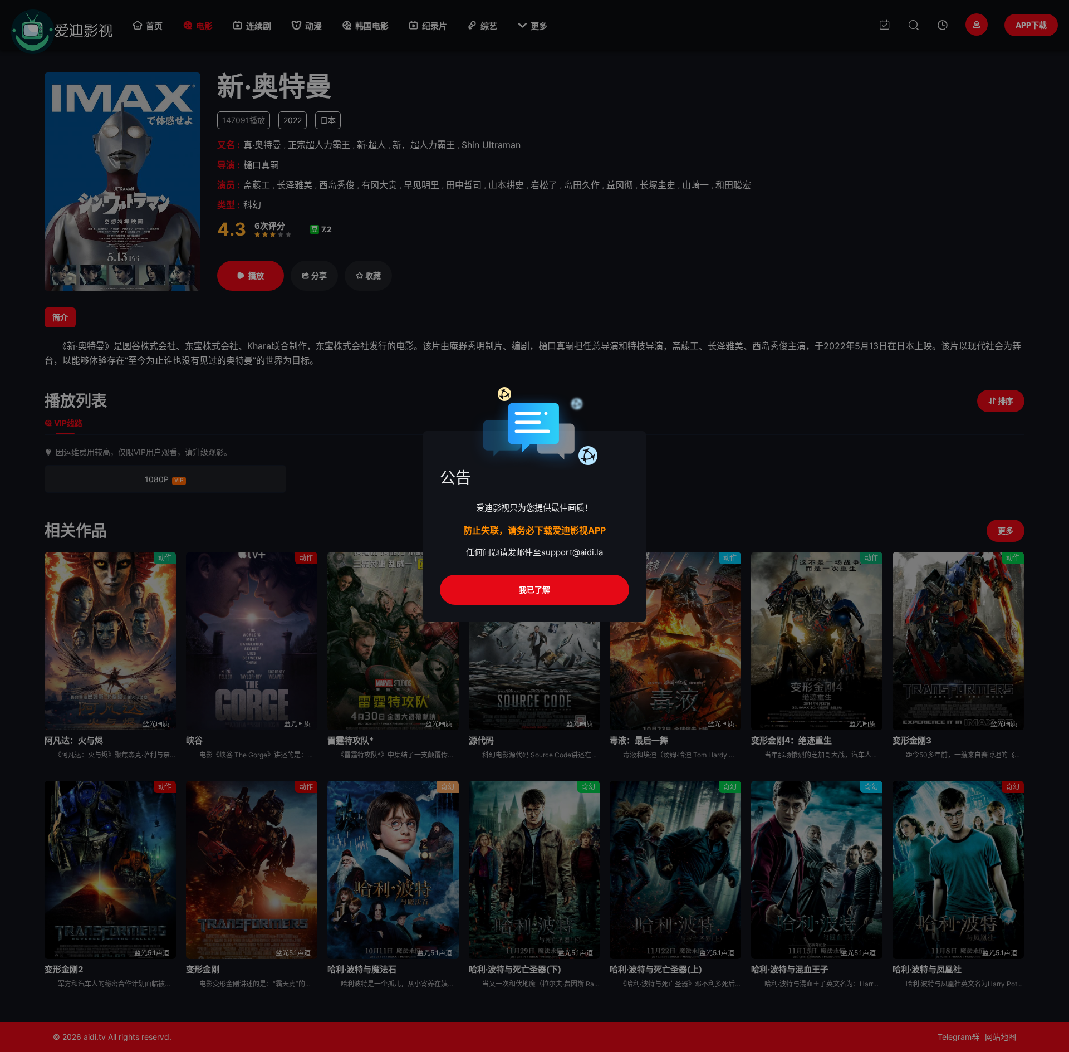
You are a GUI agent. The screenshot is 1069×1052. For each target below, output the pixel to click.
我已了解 (534, 589)
